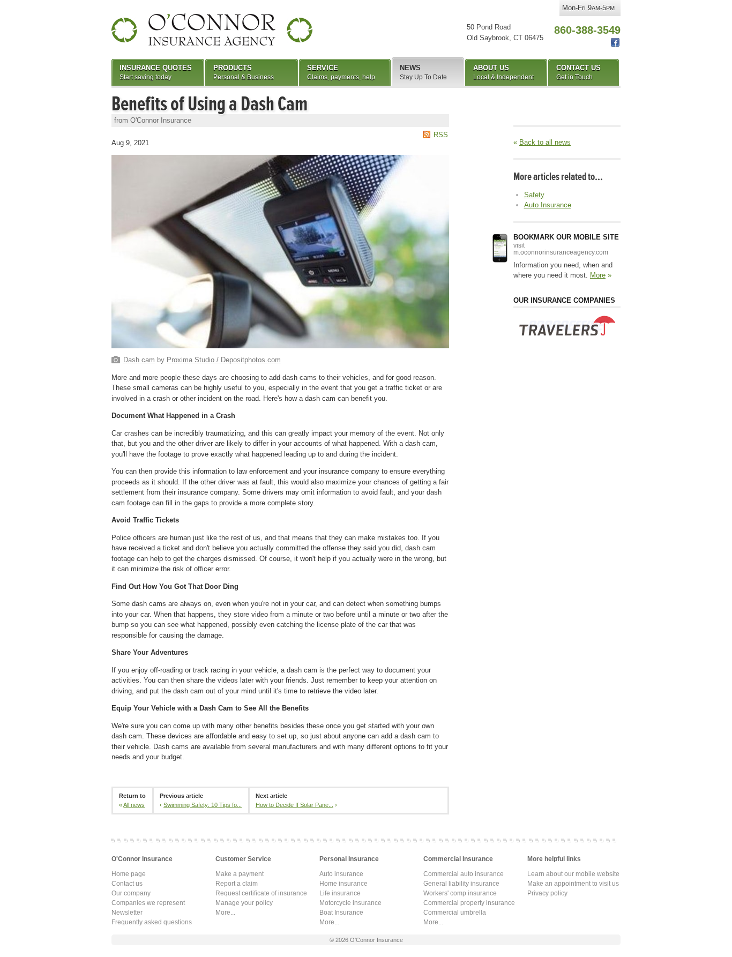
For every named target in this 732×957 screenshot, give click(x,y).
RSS (441, 135)
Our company (131, 893)
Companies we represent (148, 903)
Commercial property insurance (469, 903)
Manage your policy (244, 903)
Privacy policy (547, 893)
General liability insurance (461, 883)
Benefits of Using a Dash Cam (209, 104)
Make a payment (239, 874)
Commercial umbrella (454, 912)
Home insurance (343, 883)
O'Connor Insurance (211, 29)
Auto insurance (341, 874)
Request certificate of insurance (261, 893)
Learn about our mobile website (573, 874)
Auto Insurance (547, 205)
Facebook (615, 42)
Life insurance (340, 893)
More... (225, 912)
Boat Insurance (341, 912)
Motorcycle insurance (350, 903)
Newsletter (127, 912)
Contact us (127, 883)
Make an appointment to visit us (573, 883)
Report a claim (236, 883)
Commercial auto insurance (463, 874)
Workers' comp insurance (460, 893)
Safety (534, 195)
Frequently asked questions (151, 922)
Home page (128, 874)
